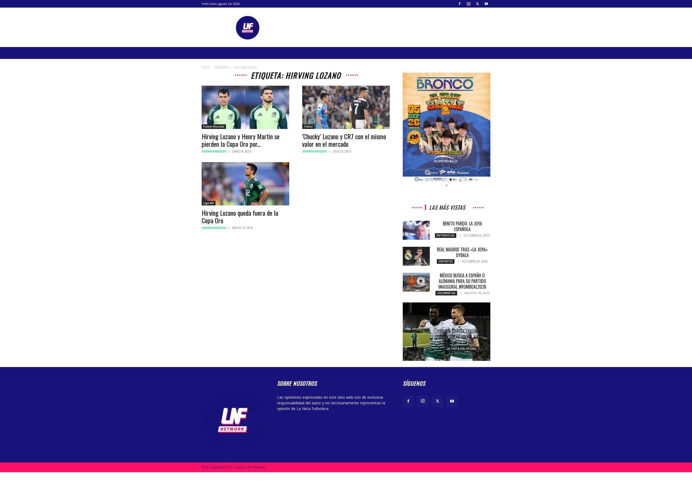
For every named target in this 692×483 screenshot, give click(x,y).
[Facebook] (459, 4)
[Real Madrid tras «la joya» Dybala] (416, 256)
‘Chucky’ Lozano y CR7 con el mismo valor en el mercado (344, 140)
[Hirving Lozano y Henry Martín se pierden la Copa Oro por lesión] (245, 107)
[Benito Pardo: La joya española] (416, 230)
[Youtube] (486, 4)
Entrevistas (446, 235)
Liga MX (208, 203)
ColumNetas (446, 293)
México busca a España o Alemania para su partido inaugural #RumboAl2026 (462, 281)
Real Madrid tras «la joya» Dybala (462, 252)
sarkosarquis (214, 151)
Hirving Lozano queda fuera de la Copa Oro (240, 216)
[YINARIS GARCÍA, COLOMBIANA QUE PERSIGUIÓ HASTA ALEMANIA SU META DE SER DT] (416, 337)
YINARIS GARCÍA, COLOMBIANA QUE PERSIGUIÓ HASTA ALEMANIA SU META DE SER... (462, 337)
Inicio (206, 67)
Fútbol (308, 126)
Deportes (445, 261)
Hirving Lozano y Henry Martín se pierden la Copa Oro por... (241, 140)
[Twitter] (477, 4)
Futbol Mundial (213, 126)
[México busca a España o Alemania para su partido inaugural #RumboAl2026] (416, 282)
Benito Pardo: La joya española (462, 226)
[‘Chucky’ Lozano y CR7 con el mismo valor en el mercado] (346, 107)
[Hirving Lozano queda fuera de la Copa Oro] (245, 183)
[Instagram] (468, 4)
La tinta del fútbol (462, 349)
